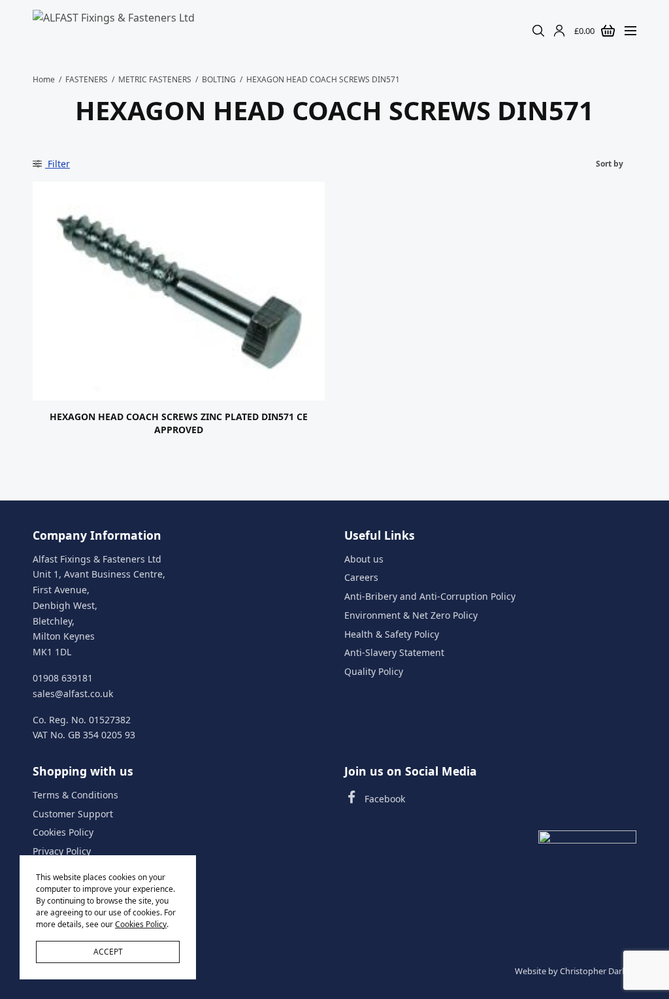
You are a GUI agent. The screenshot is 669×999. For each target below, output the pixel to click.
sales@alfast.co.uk (73, 693)
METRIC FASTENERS (154, 79)
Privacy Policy (62, 851)
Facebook (385, 799)
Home (44, 79)
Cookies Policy (63, 832)
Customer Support (73, 813)
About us (363, 558)
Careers (361, 577)
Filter (57, 163)
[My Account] (559, 30)
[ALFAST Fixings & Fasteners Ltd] (114, 31)
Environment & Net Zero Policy (411, 615)
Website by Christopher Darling (575, 971)
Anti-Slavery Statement (394, 652)
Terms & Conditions (75, 795)
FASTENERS (86, 79)
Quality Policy (373, 671)
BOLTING (219, 79)
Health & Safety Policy (391, 634)
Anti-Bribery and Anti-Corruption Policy (429, 596)
